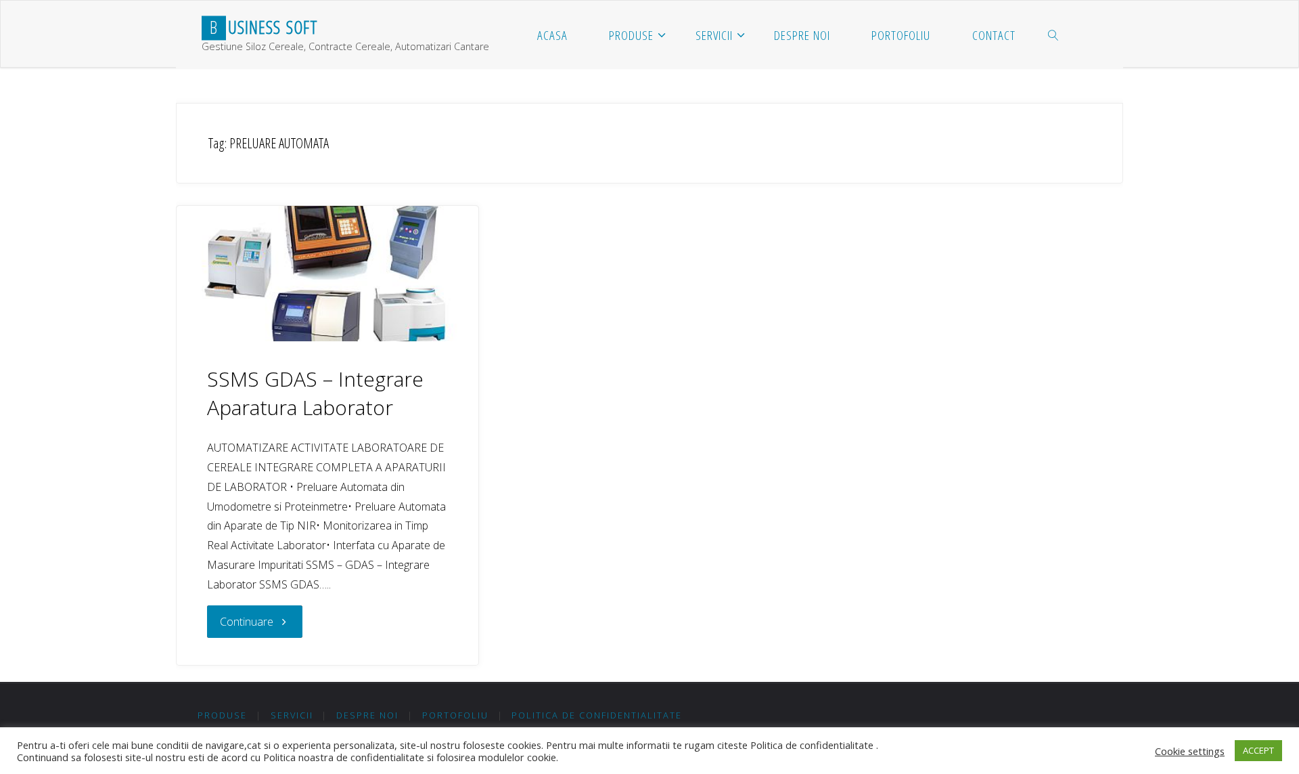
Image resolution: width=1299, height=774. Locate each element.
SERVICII (292, 715)
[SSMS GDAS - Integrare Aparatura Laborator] (327, 273)
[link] (1053, 34)
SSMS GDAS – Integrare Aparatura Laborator (315, 393)
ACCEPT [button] (1258, 750)
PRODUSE (222, 715)
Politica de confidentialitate (596, 715)
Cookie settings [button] (1190, 751)
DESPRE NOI (367, 715)
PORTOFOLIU (455, 715)
